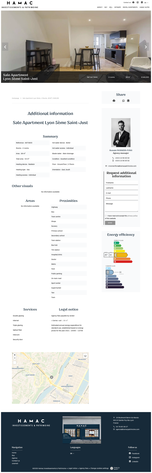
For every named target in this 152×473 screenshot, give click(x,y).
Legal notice (72, 468)
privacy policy (132, 216)
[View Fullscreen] (14, 362)
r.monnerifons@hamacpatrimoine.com (122, 166)
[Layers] (85, 355)
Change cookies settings (99, 468)
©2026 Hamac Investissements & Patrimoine (49, 468)
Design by (117, 468)
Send (110, 223)
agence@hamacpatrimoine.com (127, 429)
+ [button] (14, 355)
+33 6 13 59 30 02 (122, 158)
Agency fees (83, 468)
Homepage (15, 98)
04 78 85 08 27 (122, 426)
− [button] (14, 358)
